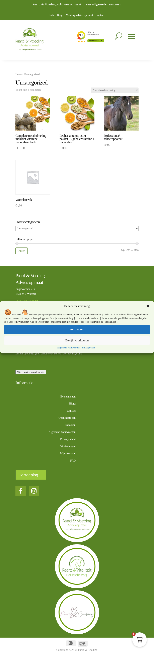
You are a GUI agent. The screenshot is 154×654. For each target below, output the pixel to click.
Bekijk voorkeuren (77, 340)
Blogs (60, 15)
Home (18, 74)
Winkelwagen (68, 446)
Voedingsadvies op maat (79, 15)
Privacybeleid (88, 347)
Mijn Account (68, 453)
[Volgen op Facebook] (20, 491)
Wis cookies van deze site (31, 371)
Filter (21, 250)
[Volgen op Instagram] (34, 491)
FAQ (73, 460)
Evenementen (68, 396)
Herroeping (28, 475)
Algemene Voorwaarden (68, 347)
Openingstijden (67, 417)
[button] (148, 306)
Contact (100, 15)
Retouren (70, 425)
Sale (52, 15)
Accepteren (77, 329)
